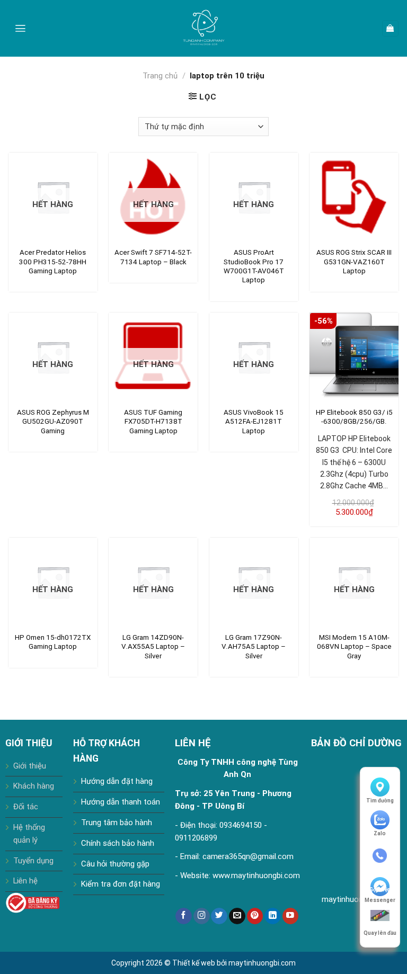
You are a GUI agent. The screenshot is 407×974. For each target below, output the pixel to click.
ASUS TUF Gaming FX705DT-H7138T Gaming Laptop (153, 421)
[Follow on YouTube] (290, 916)
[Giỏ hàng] (390, 28)
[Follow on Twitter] (219, 916)
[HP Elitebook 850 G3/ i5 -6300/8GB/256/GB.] (354, 356)
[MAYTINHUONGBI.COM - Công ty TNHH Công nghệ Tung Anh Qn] (203, 28)
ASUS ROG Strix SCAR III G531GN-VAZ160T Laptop (354, 261)
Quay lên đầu (380, 933)
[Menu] (20, 28)
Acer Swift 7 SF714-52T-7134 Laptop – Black (153, 256)
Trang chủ (160, 76)
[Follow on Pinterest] (255, 916)
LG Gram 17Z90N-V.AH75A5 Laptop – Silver (254, 646)
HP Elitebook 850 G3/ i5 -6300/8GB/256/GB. (354, 416)
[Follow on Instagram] (201, 916)
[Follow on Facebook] (183, 916)
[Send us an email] (237, 916)
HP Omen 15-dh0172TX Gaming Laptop (53, 641)
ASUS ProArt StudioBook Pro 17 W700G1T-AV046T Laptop (254, 266)
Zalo (380, 833)
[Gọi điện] (380, 856)
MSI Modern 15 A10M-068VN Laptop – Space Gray (354, 646)
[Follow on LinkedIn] (272, 916)
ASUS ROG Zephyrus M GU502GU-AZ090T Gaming (53, 421)
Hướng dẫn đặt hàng (117, 781)
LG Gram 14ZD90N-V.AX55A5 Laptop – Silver (153, 646)
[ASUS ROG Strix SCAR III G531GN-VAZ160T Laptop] (354, 197)
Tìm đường (380, 800)
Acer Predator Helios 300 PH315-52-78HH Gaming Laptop (52, 261)
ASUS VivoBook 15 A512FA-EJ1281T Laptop (254, 421)
